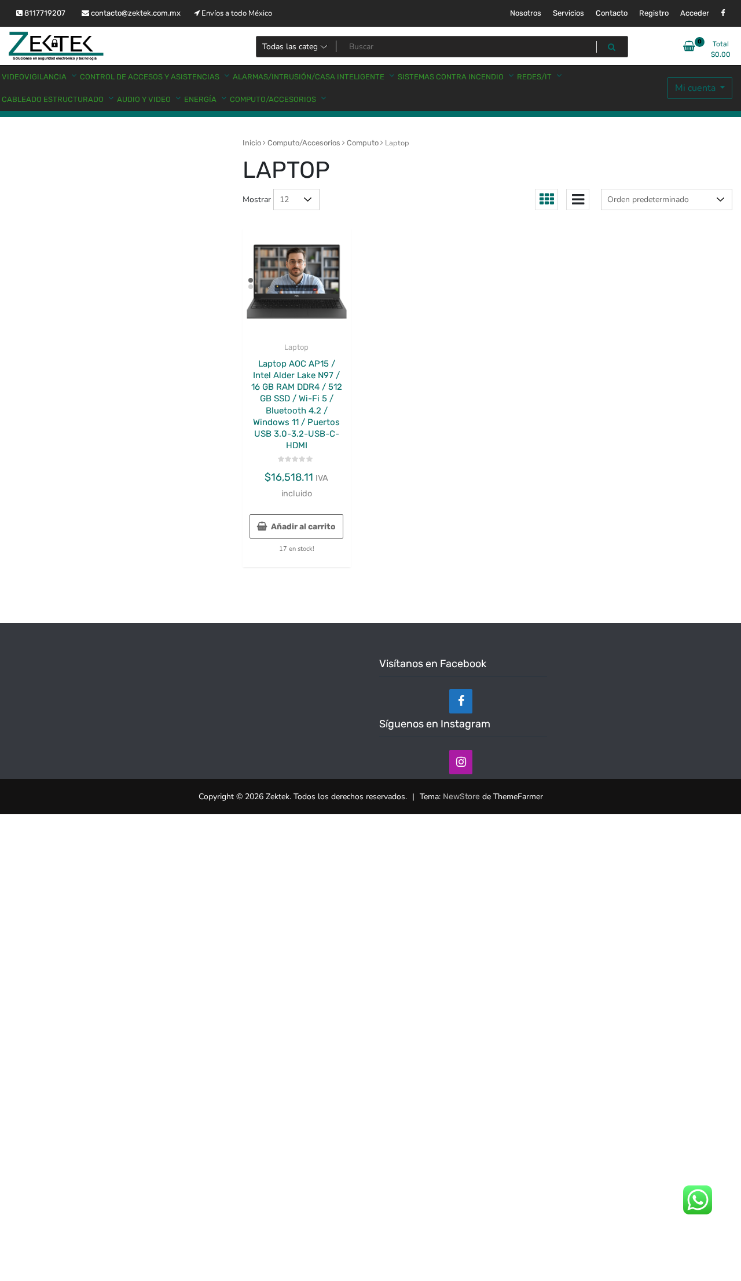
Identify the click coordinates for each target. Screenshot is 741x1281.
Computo (363, 142)
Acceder (694, 13)
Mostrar (257, 199)
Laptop (296, 347)
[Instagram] (460, 762)
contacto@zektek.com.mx (135, 13)
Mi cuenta (696, 88)
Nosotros (525, 13)
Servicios (568, 13)
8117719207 (44, 13)
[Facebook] (460, 701)
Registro (654, 13)
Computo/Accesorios (303, 142)
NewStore (461, 796)
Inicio (252, 142)
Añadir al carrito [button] (303, 527)
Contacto (612, 13)
